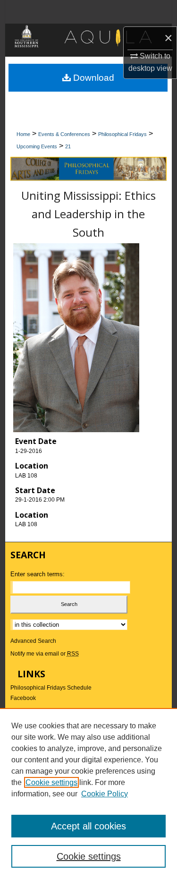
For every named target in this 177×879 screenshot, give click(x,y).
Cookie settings (51, 782)
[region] (88, 793)
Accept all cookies (88, 826)
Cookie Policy (104, 794)
